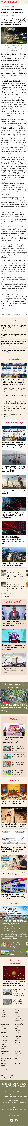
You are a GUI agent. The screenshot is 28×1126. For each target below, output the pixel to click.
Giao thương (5, 1042)
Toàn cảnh (18, 1030)
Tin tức (17, 1026)
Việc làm (3, 1068)
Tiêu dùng (4, 1040)
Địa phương (4, 1016)
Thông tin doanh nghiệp (6, 1047)
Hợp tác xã (4, 1054)
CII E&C (8, 314)
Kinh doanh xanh (6, 1058)
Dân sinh (3, 1065)
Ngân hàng (18, 1012)
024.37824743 (15, 1116)
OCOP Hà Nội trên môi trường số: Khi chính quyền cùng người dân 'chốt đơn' (14, 740)
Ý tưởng (17, 1056)
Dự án (16, 1028)
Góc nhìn (3, 1032)
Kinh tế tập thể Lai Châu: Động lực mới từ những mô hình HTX (18, 772)
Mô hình (3, 1056)
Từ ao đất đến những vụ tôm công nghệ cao (18, 755)
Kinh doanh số (19, 1021)
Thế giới (3, 1014)
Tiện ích (17, 1032)
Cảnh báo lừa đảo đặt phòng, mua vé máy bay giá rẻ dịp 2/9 (13, 351)
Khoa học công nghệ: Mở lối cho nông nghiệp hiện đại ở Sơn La (16, 953)
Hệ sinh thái (18, 1058)
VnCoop (14, 719)
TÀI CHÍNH (17, 1010)
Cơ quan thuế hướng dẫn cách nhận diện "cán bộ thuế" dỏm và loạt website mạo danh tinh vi (13, 849)
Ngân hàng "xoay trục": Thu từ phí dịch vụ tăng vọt (18, 1001)
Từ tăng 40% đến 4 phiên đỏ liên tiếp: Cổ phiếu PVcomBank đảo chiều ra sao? (15, 402)
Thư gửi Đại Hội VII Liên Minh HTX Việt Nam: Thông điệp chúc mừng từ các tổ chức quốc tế (14, 983)
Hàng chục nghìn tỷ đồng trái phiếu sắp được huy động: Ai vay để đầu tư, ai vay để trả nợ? (14, 382)
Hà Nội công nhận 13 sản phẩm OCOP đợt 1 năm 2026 (18, 748)
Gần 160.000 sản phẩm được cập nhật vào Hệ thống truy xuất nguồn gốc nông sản (13, 335)
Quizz (18, 687)
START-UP (17, 1051)
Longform (11, 687)
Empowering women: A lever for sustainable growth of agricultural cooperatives (14, 647)
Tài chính (9, 571)
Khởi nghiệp (18, 1054)
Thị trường (4, 1038)
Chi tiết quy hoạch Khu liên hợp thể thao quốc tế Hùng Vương (14, 707)
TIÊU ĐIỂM (3, 1010)
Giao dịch (8, 596)
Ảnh (6, 684)
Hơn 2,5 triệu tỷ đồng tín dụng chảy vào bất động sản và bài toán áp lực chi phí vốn (15, 575)
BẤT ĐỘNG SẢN (19, 1024)
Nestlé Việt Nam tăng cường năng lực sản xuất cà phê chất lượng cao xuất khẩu (15, 587)
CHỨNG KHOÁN (5, 1024)
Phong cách (4, 1070)
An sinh (3, 1060)
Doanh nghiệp (10, 582)
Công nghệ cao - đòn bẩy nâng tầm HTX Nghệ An (18, 764)
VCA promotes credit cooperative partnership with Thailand (12, 671)
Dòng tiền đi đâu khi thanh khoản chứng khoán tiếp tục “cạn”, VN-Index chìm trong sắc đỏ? (15, 408)
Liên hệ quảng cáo (6, 1078)
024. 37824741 (10, 1075)
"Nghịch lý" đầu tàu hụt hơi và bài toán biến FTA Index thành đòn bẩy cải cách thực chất (13, 897)
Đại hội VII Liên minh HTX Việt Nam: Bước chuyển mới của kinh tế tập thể (19, 992)
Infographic (19, 684)
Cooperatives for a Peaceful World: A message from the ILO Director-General (13, 623)
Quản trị (3, 1044)
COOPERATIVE (5, 1051)
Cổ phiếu (13, 6)
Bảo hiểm (17, 1016)
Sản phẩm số (18, 1040)
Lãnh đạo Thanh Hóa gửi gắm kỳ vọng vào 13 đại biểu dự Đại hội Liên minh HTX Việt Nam (13, 326)
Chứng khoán (5, 6)
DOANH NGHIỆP (5, 1036)
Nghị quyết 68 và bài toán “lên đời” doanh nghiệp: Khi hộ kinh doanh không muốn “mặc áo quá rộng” (13, 343)
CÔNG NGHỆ (18, 1036)
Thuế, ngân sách (19, 1018)
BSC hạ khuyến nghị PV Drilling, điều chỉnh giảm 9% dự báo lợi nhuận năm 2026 (14, 390)
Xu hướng (17, 1038)
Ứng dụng (18, 1042)
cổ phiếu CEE (17, 314)
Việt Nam (3, 1012)
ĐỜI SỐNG (3, 1063)
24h (2, 596)
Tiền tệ (16, 1014)
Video (11, 684)
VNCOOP (17, 1063)
